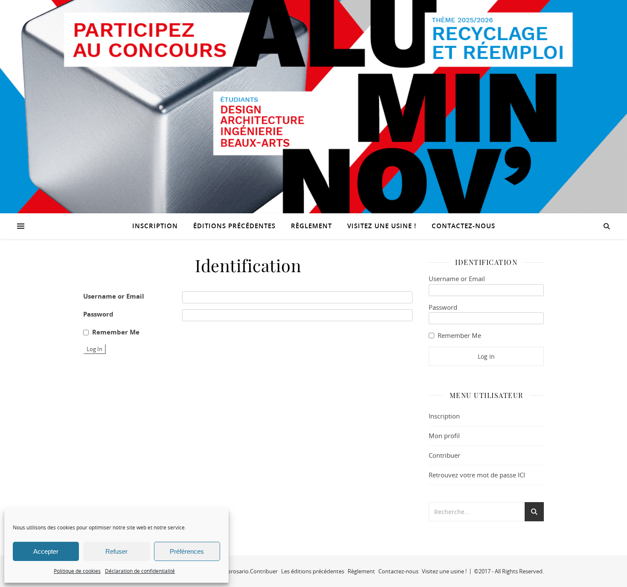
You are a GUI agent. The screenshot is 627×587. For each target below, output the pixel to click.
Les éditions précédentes (312, 571)
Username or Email (113, 296)
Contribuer (444, 455)
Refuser (116, 551)
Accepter (45, 551)
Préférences (187, 551)
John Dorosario (230, 571)
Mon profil (444, 435)
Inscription (155, 225)
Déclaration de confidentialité (140, 570)
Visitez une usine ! (381, 225)
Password (98, 314)
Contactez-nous (463, 225)
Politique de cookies (77, 570)
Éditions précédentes (234, 225)
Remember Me (115, 332)
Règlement (311, 225)
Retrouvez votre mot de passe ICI (477, 475)
